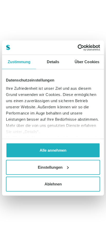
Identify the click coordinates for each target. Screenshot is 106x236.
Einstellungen (50, 167)
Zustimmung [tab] (19, 62)
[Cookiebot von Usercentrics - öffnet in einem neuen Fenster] (77, 47)
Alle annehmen (53, 150)
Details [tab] (53, 62)
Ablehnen (53, 184)
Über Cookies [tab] (87, 62)
